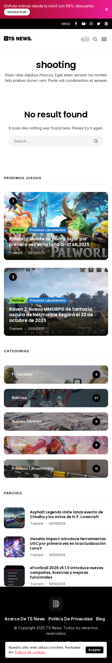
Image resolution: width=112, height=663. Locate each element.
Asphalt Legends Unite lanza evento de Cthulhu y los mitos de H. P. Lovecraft (66, 514)
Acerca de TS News (24, 618)
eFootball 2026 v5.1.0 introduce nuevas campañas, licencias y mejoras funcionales (66, 572)
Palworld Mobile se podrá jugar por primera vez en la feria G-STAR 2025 (49, 242)
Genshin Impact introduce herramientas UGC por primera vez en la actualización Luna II (68, 543)
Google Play (17, 12)
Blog (100, 618)
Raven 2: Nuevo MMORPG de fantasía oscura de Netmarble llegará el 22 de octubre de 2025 (51, 315)
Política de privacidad (70, 618)
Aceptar (94, 650)
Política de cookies (30, 652)
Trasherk (16, 253)
